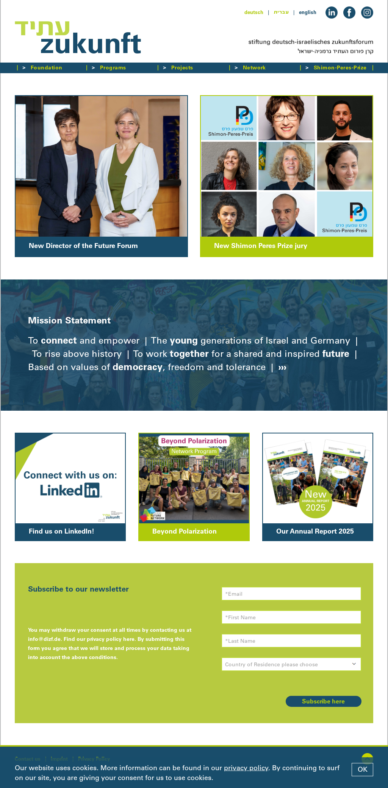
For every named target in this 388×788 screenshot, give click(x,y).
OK (363, 769)
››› (281, 366)
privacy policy (246, 768)
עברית (281, 12)
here (129, 639)
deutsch (253, 12)
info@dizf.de (44, 639)
